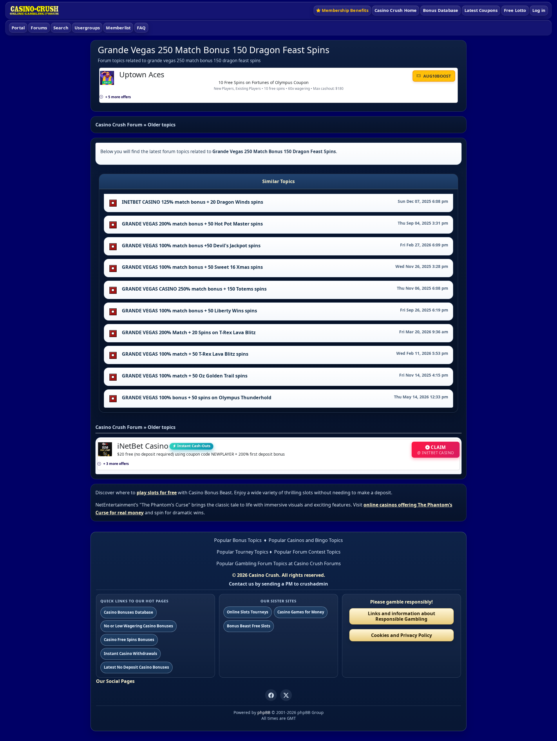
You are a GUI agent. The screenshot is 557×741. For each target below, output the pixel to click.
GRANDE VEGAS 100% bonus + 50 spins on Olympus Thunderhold (196, 397)
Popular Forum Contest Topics (307, 552)
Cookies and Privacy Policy (401, 635)
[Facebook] (271, 695)
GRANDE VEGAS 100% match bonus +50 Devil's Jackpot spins (191, 245)
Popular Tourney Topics (242, 552)
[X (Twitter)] (286, 695)
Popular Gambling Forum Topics (251, 563)
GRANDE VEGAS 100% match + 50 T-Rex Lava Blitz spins (185, 354)
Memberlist (118, 28)
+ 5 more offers (118, 96)
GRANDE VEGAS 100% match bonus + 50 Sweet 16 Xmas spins (192, 267)
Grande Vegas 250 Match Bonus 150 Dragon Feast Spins (214, 50)
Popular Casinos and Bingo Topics (306, 540)
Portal (18, 28)
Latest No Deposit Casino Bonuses (136, 667)
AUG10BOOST (436, 76)
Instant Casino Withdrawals (130, 653)
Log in (538, 10)
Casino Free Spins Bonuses (129, 639)
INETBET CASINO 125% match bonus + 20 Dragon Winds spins (192, 202)
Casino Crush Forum (118, 124)
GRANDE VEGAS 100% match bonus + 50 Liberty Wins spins (189, 310)
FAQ (141, 28)
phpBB (263, 712)
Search (60, 28)
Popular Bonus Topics (238, 540)
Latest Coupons (481, 10)
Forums (39, 28)
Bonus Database (440, 10)
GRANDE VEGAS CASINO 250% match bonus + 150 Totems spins (194, 289)
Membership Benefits (345, 10)
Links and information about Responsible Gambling (401, 616)
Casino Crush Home (396, 10)
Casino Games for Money (300, 612)
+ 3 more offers (116, 463)
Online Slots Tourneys (247, 612)
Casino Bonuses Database (128, 612)
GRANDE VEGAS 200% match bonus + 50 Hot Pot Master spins (192, 224)
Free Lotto (515, 10)
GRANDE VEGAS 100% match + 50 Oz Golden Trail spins (184, 376)
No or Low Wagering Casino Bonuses (138, 626)
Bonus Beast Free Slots (248, 626)
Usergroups (87, 28)
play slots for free (157, 492)
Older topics (162, 124)
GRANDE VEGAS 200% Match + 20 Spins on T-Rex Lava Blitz (189, 332)
